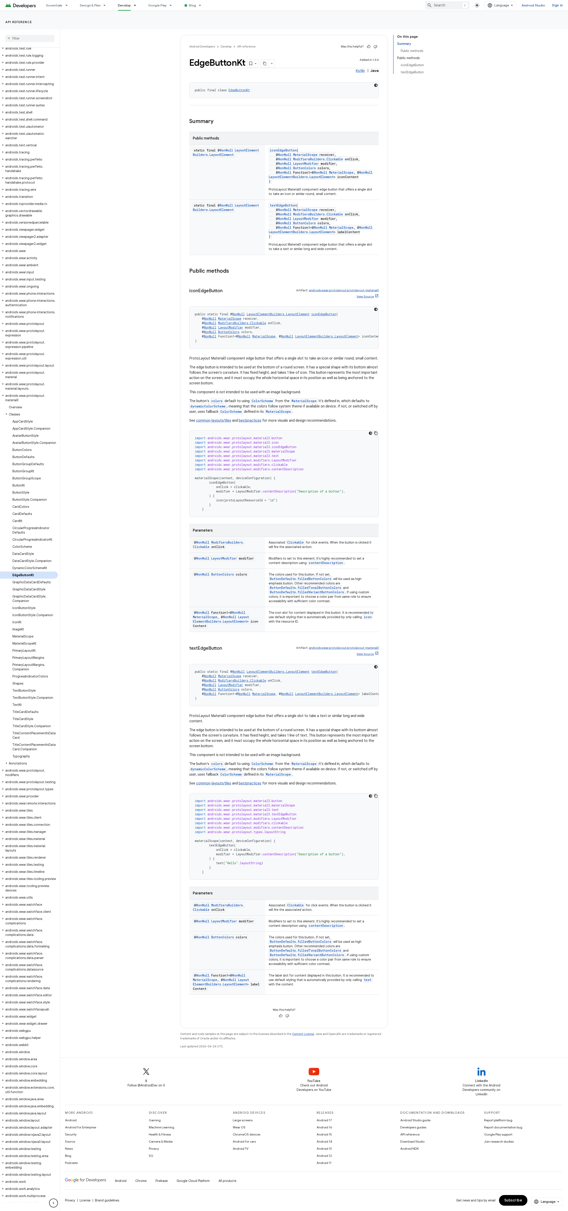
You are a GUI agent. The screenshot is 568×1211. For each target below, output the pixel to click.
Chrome (141, 1181)
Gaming (155, 1120)
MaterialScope (305, 155)
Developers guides (413, 1127)
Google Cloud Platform (193, 1181)
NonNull (226, 150)
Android (71, 1120)
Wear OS (239, 1127)
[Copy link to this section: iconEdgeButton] (227, 291)
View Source (365, 296)
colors (217, 401)
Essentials (54, 5)
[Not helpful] (375, 46)
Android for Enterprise (80, 1127)
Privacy (154, 1149)
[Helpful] (368, 46)
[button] (29, 48)
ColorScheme (262, 401)
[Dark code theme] (376, 85)
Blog (192, 5)
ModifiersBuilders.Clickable (318, 159)
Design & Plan (90, 5)
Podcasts (71, 1163)
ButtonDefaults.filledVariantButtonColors (307, 592)
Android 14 (324, 1142)
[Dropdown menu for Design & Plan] (106, 5)
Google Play (157, 5)
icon (368, 617)
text (367, 980)
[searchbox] (29, 38)
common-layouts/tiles (213, 420)
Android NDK (409, 1149)
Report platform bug (498, 1120)
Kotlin (360, 71)
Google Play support (498, 1134)
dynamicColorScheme (208, 406)
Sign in (557, 5)
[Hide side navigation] (53, 1203)
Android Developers (202, 46)
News (69, 1149)
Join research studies (499, 1142)
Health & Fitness (160, 1134)
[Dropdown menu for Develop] (137, 5)
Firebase (162, 1181)
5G (151, 1156)
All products (227, 1181)
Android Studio (533, 5)
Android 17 (324, 1120)
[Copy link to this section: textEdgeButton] (226, 648)
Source (70, 1142)
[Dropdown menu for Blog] (202, 5)
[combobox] (447, 5)
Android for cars (244, 1142)
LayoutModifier (306, 163)
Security (71, 1134)
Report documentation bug (503, 1127)
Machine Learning (161, 1127)
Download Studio (412, 1142)
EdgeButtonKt (239, 90)
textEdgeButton (283, 205)
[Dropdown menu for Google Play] (173, 5)
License (85, 1200)
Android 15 (324, 1134)
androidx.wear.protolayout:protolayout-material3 (344, 290)
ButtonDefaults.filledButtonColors (300, 579)
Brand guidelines (107, 1200)
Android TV (240, 1149)
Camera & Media (161, 1142)
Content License (303, 1034)
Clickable (295, 542)
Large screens (242, 1120)
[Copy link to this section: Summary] (217, 121)
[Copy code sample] (376, 433)
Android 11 (324, 1163)
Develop (124, 5)
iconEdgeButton (283, 150)
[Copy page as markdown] (265, 63)
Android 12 (324, 1156)
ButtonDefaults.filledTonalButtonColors (305, 588)
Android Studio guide (415, 1120)
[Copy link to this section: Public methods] (233, 271)
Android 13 (324, 1149)
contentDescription (326, 563)
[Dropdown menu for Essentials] (69, 5)
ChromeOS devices (246, 1134)
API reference (18, 22)
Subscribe (513, 1200)
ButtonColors (304, 168)
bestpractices (250, 420)
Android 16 (324, 1127)
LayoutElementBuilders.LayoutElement (226, 152)
